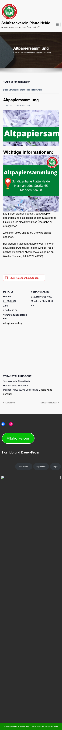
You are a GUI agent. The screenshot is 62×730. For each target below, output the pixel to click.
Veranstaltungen (27, 52)
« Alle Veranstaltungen (16, 81)
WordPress (24, 726)
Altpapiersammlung (13, 323)
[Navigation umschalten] (57, 24)
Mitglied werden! (18, 438)
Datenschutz (23, 466)
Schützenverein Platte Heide (25, 22)
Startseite (15, 52)
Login (55, 466)
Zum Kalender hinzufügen (24, 277)
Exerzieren (10, 402)
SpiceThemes (52, 726)
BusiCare (41, 726)
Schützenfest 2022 (49, 402)
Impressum (41, 466)
